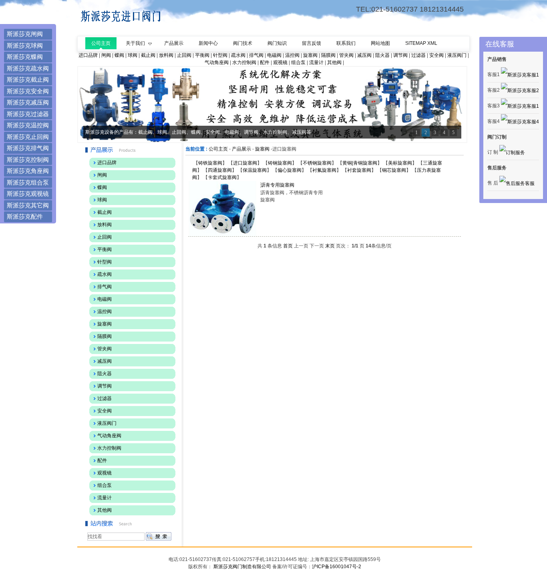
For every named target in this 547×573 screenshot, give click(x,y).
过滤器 (418, 55)
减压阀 (364, 55)
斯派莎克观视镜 (28, 193)
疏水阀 (238, 55)
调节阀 (400, 55)
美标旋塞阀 (400, 163)
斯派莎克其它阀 (28, 205)
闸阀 (106, 55)
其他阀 (334, 62)
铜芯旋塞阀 (394, 170)
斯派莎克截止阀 (28, 79)
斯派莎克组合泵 (28, 182)
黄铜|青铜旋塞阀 (359, 163)
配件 (264, 62)
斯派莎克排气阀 (28, 148)
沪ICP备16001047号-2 (336, 566)
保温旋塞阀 (255, 170)
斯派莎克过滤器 (28, 114)
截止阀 (148, 55)
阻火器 (382, 55)
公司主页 (218, 149)
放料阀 (166, 55)
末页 (330, 246)
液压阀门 (457, 55)
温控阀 (292, 55)
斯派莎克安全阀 (28, 91)
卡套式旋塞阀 (222, 177)
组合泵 (298, 62)
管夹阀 (346, 55)
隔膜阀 (328, 55)
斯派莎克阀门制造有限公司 (241, 566)
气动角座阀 (217, 62)
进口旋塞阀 (245, 163)
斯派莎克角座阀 (28, 170)
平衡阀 (202, 55)
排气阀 (256, 55)
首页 (288, 246)
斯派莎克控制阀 (28, 159)
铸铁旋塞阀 (210, 163)
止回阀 (184, 55)
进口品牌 (88, 55)
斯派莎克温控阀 (28, 125)
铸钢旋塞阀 (280, 163)
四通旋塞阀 (220, 170)
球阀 (132, 55)
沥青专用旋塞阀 (277, 185)
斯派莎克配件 (25, 216)
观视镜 (280, 62)
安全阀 (436, 55)
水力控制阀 (244, 62)
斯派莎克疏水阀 (28, 68)
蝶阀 (119, 55)
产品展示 (241, 149)
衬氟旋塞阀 (324, 170)
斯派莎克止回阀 (28, 136)
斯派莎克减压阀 (28, 102)
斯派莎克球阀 (25, 45)
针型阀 (220, 55)
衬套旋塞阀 (359, 170)
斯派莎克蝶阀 (25, 56)
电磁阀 (274, 55)
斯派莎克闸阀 (25, 33)
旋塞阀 (310, 55)
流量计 (316, 62)
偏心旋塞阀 (290, 170)
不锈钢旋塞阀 (317, 163)
